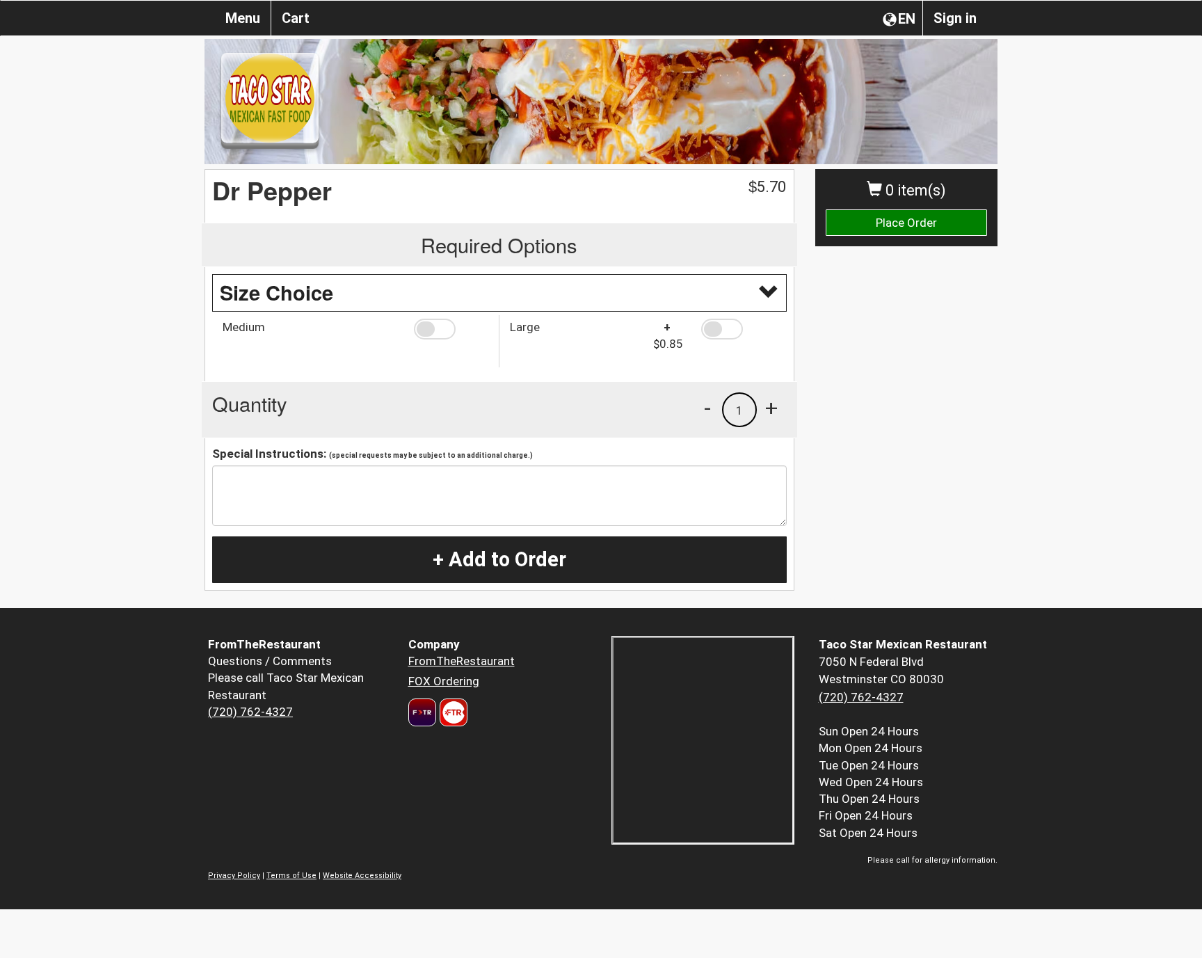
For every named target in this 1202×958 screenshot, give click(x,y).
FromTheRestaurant (461, 661)
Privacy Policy (234, 875)
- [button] (707, 407)
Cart (296, 18)
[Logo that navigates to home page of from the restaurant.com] (422, 712)
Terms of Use (291, 875)
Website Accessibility (362, 875)
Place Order (906, 223)
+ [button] (771, 407)
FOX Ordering (443, 681)
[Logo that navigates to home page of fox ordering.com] (451, 712)
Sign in (955, 18)
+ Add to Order (499, 559)
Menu (242, 18)
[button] (451, 329)
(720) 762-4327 (250, 712)
